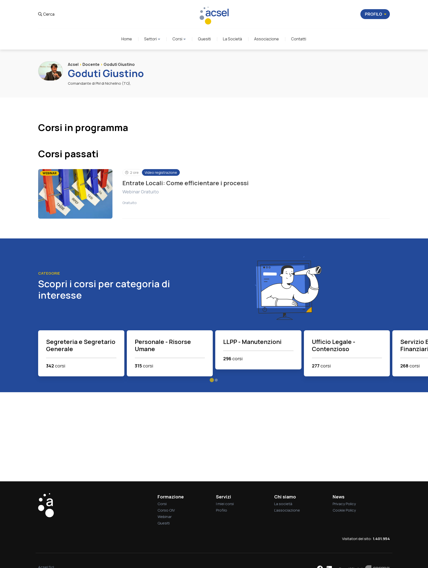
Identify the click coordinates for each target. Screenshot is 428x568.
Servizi (223, 497)
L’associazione (287, 510)
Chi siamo (285, 497)
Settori (150, 39)
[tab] (212, 380)
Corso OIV (166, 510)
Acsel (73, 64)
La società (283, 503)
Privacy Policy (344, 503)
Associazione (266, 39)
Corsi (177, 39)
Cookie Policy (344, 510)
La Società (232, 39)
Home (126, 39)
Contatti (298, 39)
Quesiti (204, 39)
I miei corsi (225, 503)
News (339, 497)
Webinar (165, 516)
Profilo (221, 510)
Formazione (171, 497)
